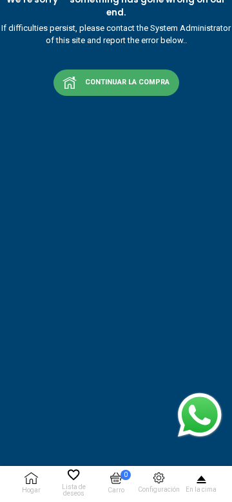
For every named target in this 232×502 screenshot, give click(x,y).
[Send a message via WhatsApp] (200, 415)
